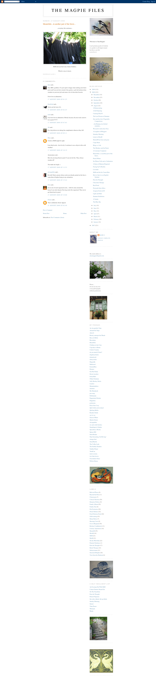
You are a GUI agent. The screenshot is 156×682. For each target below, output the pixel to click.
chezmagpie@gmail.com (97, 256)
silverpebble (51, 172)
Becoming (93, 340)
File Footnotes (94, 509)
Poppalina (93, 401)
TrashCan (92, 451)
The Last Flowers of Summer (101, 116)
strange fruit (93, 439)
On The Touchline (95, 592)
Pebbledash (93, 396)
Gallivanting (93, 516)
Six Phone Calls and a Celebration (103, 161)
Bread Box (93, 342)
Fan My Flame (94, 372)
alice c (102, 235)
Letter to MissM (97, 137)
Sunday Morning (94, 601)
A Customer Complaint (99, 151)
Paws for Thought (98, 180)
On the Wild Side (95, 541)
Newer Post (46, 213)
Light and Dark (97, 194)
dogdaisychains (94, 355)
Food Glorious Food (95, 514)
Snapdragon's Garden (96, 427)
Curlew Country (94, 350)
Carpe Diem (96, 142)
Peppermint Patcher (95, 398)
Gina (49, 185)
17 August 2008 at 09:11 (57, 133)
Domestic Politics (95, 502)
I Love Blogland (94, 524)
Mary (49, 138)
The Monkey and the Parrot (101, 148)
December (97, 95)
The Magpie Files (78, 10)
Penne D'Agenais (94, 597)
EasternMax (93, 367)
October (96, 100)
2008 (93, 92)
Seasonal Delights (95, 553)
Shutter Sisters (94, 420)
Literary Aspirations (95, 528)
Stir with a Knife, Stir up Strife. (98, 599)
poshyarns (93, 403)
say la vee (92, 415)
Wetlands (92, 609)
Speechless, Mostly (95, 430)
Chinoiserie (93, 497)
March (96, 216)
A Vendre (95, 199)
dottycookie (93, 359)
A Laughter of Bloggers (100, 131)
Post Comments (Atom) (57, 217)
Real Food (96, 185)
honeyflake (93, 376)
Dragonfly (92, 362)
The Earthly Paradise (96, 446)
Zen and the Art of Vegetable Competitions (101, 120)
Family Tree (93, 507)
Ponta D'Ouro (97, 158)
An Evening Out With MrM (97, 587)
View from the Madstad (96, 555)
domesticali (93, 357)
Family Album (94, 504)
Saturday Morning (98, 134)
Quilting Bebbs (94, 410)
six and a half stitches (96, 425)
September (97, 103)
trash (49, 114)
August (96, 106)
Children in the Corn (96, 345)
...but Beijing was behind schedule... (100, 125)
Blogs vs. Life (97, 145)
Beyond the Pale (94, 495)
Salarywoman (93, 550)
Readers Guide (94, 413)
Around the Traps (95, 330)
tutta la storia (93, 454)
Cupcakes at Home (95, 347)
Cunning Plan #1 (98, 113)
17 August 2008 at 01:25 (57, 99)
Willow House (94, 461)
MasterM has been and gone (101, 140)
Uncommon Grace (95, 459)
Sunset (91, 604)
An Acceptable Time (95, 328)
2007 (93, 225)
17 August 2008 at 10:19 (57, 150)
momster (92, 388)
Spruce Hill (93, 432)
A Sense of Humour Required (101, 164)
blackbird (50, 104)
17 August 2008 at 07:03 (57, 122)
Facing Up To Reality (99, 167)
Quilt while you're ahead (97, 408)
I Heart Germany (94, 379)
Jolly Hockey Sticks (95, 381)
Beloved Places (94, 492)
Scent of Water (94, 417)
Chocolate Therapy (98, 182)
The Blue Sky (97, 202)
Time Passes (93, 606)
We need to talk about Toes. (101, 129)
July (95, 205)
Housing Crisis (94, 521)
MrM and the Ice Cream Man (101, 172)
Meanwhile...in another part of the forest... (59, 24)
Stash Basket (93, 434)
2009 (93, 89)
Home (65, 213)
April (95, 214)
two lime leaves (94, 456)
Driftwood (93, 364)
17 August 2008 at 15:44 (57, 180)
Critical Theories (94, 499)
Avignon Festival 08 (99, 191)
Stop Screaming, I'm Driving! (98, 437)
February (96, 219)
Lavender (95, 169)
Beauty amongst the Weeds (97, 335)
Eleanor (92, 369)
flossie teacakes (94, 374)
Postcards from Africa (99, 188)
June (95, 208)
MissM (92, 533)
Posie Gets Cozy (94, 405)
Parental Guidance (95, 543)
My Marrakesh (94, 391)
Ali (49, 127)
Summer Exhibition (98, 196)
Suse (49, 85)
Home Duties (93, 519)
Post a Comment (47, 210)
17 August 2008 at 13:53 (57, 167)
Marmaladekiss (94, 386)
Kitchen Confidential (96, 526)
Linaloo (92, 384)
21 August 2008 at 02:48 (57, 205)
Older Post (83, 213)
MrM (91, 536)
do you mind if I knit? (96, 352)
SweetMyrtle (93, 442)
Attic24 (92, 333)
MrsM (91, 538)
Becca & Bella (94, 338)
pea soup (92, 393)
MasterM (92, 531)
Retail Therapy (94, 548)
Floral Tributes (94, 512)
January (96, 222)
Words (91, 611)
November (97, 97)
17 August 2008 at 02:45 (57, 110)
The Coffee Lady (94, 444)
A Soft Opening (97, 111)
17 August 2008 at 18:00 (57, 195)
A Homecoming (97, 108)
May (95, 211)
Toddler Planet (94, 449)
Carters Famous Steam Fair (97, 589)
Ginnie (50, 200)
